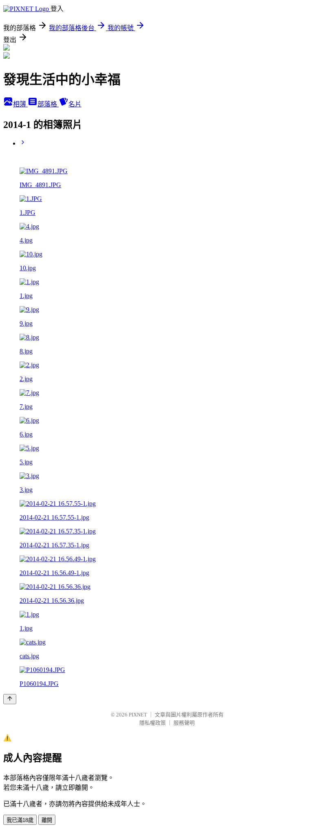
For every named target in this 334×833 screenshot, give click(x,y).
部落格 (48, 104)
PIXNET (138, 715)
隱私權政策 (152, 723)
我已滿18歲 (20, 820)
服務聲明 (184, 723)
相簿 (20, 104)
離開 (47, 820)
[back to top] (9, 699)
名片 (74, 104)
